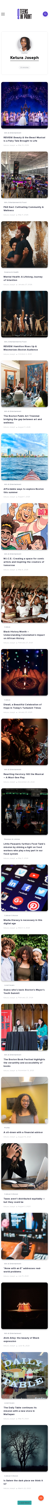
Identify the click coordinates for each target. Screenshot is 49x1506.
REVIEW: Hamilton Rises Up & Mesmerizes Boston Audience (21, 348)
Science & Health (11, 272)
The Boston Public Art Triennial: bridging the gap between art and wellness (23, 419)
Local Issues (9, 985)
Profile (7, 1128)
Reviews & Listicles (12, 839)
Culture (7, 627)
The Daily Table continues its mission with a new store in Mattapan (20, 1411)
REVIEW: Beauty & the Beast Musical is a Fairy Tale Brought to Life (24, 139)
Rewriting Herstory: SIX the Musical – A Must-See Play (24, 776)
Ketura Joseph (9, 145)
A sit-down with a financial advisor (24, 1132)
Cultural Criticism (11, 915)
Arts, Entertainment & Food (15, 202)
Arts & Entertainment (12, 133)
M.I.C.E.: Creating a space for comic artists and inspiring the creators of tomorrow (24, 562)
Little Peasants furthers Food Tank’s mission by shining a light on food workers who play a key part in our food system (24, 848)
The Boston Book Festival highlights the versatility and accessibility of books (24, 1063)
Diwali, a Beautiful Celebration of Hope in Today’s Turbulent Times (23, 706)
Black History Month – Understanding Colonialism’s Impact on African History (24, 635)
